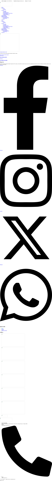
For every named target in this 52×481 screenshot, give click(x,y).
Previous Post (1, 55)
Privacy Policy (5, 31)
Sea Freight (4, 24)
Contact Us (3, 32)
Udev (4, 480)
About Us (3, 21)
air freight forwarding (3, 60)
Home (2, 20)
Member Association (4, 29)
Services (3, 23)
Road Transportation (5, 25)
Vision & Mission (4, 28)
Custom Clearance (5, 27)
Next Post (1, 58)
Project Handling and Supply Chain (7, 26)
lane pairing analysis (3, 57)
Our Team (4, 22)
